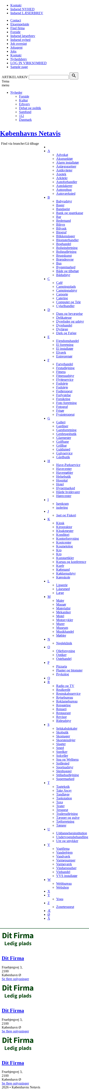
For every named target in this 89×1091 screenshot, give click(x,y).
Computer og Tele (68, 302)
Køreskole (63, 577)
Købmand (63, 569)
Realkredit (63, 690)
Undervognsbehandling (72, 837)
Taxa (59, 802)
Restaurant (63, 713)
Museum (62, 627)
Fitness (61, 372)
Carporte (62, 294)
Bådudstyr (63, 275)
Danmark (25, 119)
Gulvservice (64, 453)
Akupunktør (64, 158)
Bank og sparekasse (69, 213)
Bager (60, 205)
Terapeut (62, 810)
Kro (59, 550)
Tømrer (61, 825)
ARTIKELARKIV (15, 77)
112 (21, 116)
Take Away (64, 790)
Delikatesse (64, 317)
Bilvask (61, 228)
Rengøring (63, 705)
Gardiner (62, 426)
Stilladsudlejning (67, 775)
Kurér (60, 565)
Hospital (62, 480)
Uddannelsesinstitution (71, 833)
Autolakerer (64, 186)
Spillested (62, 763)
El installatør (64, 348)
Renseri (61, 709)
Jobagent (16, 47)
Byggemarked (65, 267)
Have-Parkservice (68, 465)
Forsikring (63, 399)
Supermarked (65, 779)
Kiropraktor (64, 527)
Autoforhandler (66, 182)
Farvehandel (64, 364)
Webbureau (64, 883)
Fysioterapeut (65, 414)
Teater (60, 806)
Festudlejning (65, 368)
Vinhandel (63, 872)
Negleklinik (64, 643)
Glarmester (63, 438)
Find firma (17, 28)
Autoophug (64, 189)
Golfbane (62, 441)
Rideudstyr (63, 721)
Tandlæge (63, 794)
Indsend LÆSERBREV (26, 13)
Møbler (61, 635)
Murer (60, 624)
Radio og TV (65, 686)
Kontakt (15, 5)
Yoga (59, 899)
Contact (15, 20)
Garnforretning (66, 430)
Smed (60, 748)
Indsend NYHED (22, 9)
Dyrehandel (64, 325)
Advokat (62, 155)
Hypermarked (65, 488)
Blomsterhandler (67, 240)
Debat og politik (30, 108)
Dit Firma (13, 958)
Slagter (61, 744)
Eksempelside (19, 24)
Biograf (61, 232)
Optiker (61, 655)
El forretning (64, 345)
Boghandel (63, 244)
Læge (60, 593)
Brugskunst (64, 255)
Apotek (61, 174)
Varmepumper (65, 860)
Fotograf (62, 407)
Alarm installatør (67, 162)
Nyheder (16, 92)
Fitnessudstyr (65, 376)
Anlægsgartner (66, 166)
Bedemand (63, 220)
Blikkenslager (65, 236)
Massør (61, 604)
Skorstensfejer (65, 740)
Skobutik (62, 732)
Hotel (60, 484)
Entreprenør (64, 356)
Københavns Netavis (30, 133)
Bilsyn (60, 224)
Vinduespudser (66, 868)
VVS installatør (66, 876)
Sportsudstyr (64, 767)
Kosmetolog (64, 546)
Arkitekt (61, 178)
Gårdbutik (63, 457)
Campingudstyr (66, 290)
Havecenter (64, 469)
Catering (62, 298)
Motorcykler (64, 620)
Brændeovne (65, 259)
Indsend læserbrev (22, 36)
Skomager (63, 736)
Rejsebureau (64, 697)
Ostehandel (64, 659)
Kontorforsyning (67, 538)
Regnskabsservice (68, 693)
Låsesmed (63, 589)
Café (59, 282)
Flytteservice (64, 379)
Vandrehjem (64, 852)
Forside (15, 32)
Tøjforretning (65, 821)
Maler (60, 600)
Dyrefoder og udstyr (70, 321)
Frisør (60, 410)
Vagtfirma (63, 848)
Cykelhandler (65, 306)
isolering (62, 507)
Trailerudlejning (67, 814)
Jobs (13, 51)
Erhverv (24, 104)
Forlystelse (63, 395)
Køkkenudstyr (66, 573)
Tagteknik (63, 786)
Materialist (63, 608)
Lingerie (62, 585)
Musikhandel (65, 631)
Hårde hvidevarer (68, 492)
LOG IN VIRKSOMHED (28, 63)
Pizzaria (61, 666)
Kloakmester (64, 531)
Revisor (61, 717)
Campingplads (66, 286)
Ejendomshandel (67, 341)
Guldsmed (63, 449)
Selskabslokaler (66, 728)
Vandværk (63, 856)
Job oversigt (18, 43)
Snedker (61, 752)
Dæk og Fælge (66, 333)
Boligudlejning (66, 251)
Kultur (23, 100)
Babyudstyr (64, 201)
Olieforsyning (65, 651)
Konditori (62, 534)
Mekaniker (63, 612)
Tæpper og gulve (67, 817)
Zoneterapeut (65, 907)
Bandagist (63, 209)
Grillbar (61, 445)
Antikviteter (64, 170)
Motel (60, 616)
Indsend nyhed (20, 40)
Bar (58, 217)
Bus (59, 263)
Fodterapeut (64, 391)
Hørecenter (63, 496)
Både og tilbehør (67, 271)
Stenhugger (64, 771)
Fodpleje (62, 383)
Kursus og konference (71, 562)
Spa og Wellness (67, 759)
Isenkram (62, 503)
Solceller (62, 755)
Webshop (62, 887)
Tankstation (64, 798)
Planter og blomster (69, 670)
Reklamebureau (67, 701)
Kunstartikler (65, 558)
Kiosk (60, 523)
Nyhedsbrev (18, 59)
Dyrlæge (62, 329)
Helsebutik (63, 476)
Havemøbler (64, 472)
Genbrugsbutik (66, 434)
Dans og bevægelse (69, 313)
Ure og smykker (67, 841)
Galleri (60, 422)
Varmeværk (64, 864)
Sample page (19, 67)
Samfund (25, 112)
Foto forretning (66, 403)
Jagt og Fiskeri (66, 515)
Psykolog (62, 674)
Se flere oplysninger (15, 979)
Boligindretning (67, 248)
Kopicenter (63, 542)
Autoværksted (65, 193)
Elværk (61, 352)
